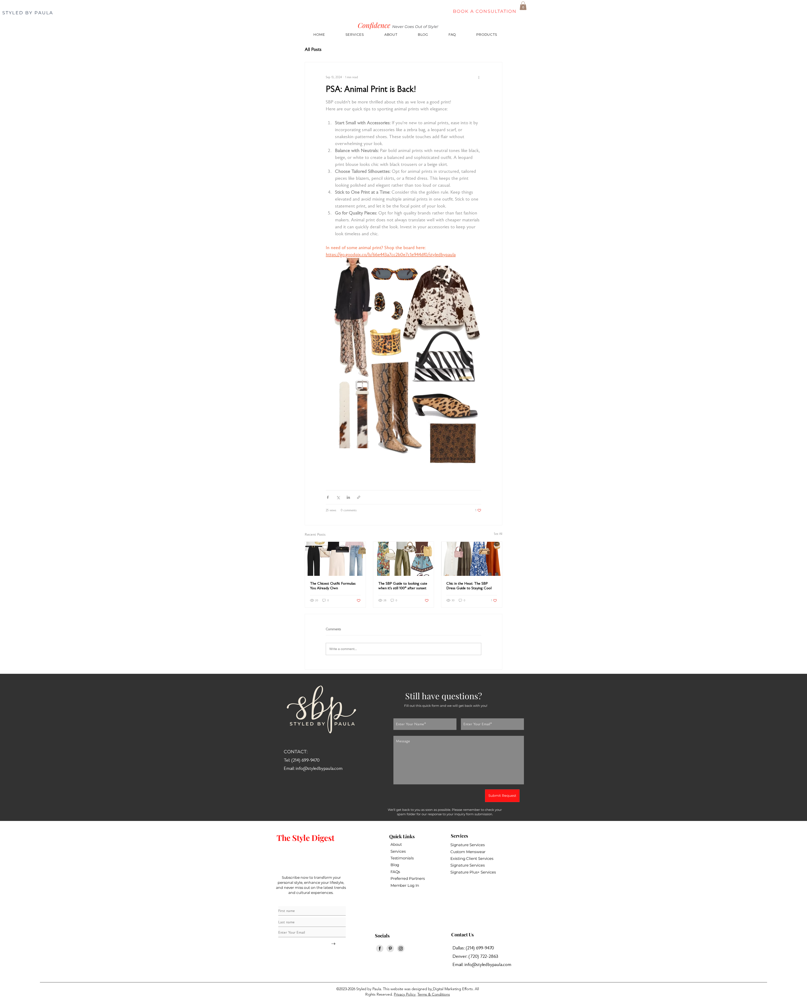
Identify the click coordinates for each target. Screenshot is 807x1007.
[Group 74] (379, 948)
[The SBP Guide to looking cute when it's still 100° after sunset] (403, 559)
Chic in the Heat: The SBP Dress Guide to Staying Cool (469, 585)
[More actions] (478, 77)
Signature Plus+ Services (473, 872)
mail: (460, 964)
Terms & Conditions (433, 994)
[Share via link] (359, 497)
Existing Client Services (471, 858)
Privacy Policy (405, 994)
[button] (523, 5)
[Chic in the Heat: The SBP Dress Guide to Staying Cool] (471, 559)
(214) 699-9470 (480, 948)
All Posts (313, 49)
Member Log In (404, 885)
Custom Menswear (467, 852)
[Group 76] (390, 948)
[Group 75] (400, 948)
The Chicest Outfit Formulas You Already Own (333, 585)
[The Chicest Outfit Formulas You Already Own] (335, 559)
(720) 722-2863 (485, 956)
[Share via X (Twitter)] (338, 497)
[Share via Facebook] (328, 497)
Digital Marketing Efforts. (453, 989)
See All (498, 534)
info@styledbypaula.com (319, 768)
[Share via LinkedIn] (348, 497)
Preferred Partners (407, 878)
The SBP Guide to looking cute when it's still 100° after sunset (402, 585)
